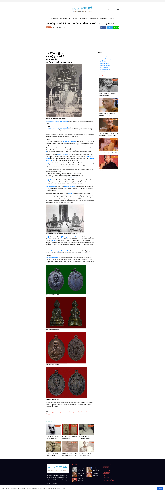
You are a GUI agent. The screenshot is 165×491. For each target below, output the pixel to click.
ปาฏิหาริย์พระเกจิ (104, 63)
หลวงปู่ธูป (48, 163)
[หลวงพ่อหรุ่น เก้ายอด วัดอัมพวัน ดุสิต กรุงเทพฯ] (86, 446)
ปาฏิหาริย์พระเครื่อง (105, 65)
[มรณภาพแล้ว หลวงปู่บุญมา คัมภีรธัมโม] (108, 144)
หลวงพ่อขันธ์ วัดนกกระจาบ (62, 154)
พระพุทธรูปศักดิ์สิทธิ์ (105, 69)
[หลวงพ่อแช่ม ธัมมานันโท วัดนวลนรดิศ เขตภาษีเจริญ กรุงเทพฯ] (53, 429)
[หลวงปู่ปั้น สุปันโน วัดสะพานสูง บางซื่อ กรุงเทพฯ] (70, 429)
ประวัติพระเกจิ (103, 61)
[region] (82, 488)
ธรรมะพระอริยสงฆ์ (104, 57)
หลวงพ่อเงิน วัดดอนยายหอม (76, 236)
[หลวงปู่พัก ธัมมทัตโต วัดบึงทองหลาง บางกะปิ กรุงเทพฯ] (86, 429)
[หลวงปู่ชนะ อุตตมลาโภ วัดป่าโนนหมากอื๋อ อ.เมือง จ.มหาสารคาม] (108, 105)
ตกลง (160, 488)
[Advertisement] (82, 39)
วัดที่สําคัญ (102, 71)
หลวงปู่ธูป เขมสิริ (58, 121)
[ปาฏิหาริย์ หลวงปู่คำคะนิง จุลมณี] (108, 162)
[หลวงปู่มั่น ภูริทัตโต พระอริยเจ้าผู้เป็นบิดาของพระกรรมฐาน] (108, 85)
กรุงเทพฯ (50, 411)
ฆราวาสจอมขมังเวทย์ (105, 55)
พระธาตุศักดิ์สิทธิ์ (104, 67)
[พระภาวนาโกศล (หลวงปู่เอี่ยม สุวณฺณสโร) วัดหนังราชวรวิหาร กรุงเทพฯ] (70, 446)
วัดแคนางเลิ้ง (65, 121)
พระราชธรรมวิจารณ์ (50, 121)
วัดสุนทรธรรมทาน (66, 141)
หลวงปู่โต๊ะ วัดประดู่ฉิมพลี (64, 236)
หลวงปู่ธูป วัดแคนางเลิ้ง (51, 180)
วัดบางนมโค (62, 149)
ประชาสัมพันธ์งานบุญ (105, 59)
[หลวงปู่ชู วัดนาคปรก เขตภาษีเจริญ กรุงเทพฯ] (53, 446)
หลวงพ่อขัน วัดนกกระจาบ (69, 186)
